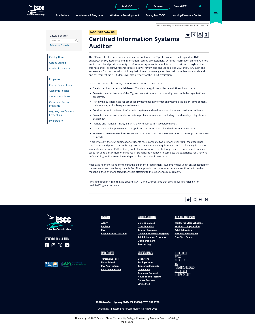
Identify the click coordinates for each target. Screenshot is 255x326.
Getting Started (57, 62)
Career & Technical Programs (153, 234)
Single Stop (144, 284)
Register (105, 227)
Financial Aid (108, 262)
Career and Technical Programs (61, 103)
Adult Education (183, 230)
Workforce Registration (187, 227)
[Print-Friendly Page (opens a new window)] (200, 35)
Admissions (105, 217)
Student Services (145, 253)
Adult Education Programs (152, 237)
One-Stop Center (184, 237)
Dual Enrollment (146, 241)
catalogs (83, 318)
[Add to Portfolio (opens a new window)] (187, 35)
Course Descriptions (60, 85)
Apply (104, 223)
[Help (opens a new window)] (206, 35)
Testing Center (146, 262)
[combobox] (182, 25)
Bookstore (143, 259)
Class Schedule (146, 227)
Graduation (144, 270)
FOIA (176, 264)
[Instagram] (54, 245)
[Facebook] (47, 245)
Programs (54, 79)
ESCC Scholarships (111, 270)
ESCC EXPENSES (181, 271)
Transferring (144, 244)
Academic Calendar (60, 68)
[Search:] (200, 6)
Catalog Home (57, 57)
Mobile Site (127, 321)
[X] (60, 245)
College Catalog (146, 223)
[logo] (59, 222)
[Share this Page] (193, 34)
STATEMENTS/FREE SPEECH (185, 267)
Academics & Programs (147, 217)
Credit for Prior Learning (114, 234)
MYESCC (178, 257)
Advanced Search (59, 45)
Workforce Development (185, 217)
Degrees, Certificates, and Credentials (63, 113)
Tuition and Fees (110, 259)
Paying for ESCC (107, 253)
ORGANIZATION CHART (183, 275)
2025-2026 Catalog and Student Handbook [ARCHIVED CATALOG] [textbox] (181, 26)
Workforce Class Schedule (189, 223)
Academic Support (148, 273)
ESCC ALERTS (180, 260)
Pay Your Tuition (110, 266)
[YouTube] (67, 245)
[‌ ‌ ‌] (216, 10)
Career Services (146, 280)
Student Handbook (59, 96)
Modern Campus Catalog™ (165, 318)
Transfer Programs (147, 230)
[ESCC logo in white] (36, 9)
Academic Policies (59, 90)
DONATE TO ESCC (181, 253)
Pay (103, 230)
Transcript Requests (148, 266)
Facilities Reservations (186, 234)
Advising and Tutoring (150, 277)
